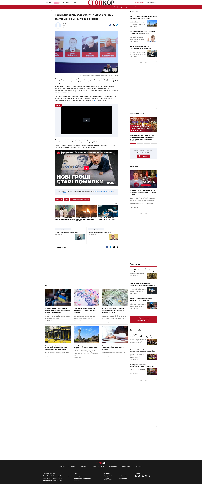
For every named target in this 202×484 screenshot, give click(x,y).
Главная (48, 11)
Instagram (58, 193)
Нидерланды (59, 199)
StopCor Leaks (111, 7)
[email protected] (57, 480)
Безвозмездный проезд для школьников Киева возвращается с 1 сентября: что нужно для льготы (57, 348)
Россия (66, 199)
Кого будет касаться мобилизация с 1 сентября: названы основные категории (143, 270)
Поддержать (140, 2)
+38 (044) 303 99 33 (143, 320)
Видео (76, 7)
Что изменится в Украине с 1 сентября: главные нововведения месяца (142, 32)
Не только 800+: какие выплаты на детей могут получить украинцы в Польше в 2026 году (113, 311)
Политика (53, 11)
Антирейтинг (134, 7)
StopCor (65, 24)
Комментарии (62, 247)
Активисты (77, 481)
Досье (102, 7)
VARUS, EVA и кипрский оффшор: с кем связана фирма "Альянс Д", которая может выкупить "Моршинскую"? (142, 337)
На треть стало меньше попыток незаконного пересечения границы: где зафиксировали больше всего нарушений (143, 286)
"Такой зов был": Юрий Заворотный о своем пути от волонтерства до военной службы (143, 193)
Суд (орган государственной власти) (80, 199)
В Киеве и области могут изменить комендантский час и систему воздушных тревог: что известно (141, 300)
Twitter (111, 191)
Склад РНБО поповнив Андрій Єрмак (67, 232)
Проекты (66, 7)
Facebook (102, 191)
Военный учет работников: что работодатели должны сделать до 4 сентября (113, 348)
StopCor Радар (123, 7)
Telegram (97, 191)
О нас (75, 473)
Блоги (95, 7)
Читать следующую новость (96, 229)
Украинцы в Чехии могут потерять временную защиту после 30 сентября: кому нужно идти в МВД (57, 311)
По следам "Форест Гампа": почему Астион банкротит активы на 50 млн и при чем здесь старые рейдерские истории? (142, 353)
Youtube (107, 191)
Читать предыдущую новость (63, 229)
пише (95, 101)
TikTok (64, 193)
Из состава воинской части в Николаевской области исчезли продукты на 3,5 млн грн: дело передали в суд (143, 49)
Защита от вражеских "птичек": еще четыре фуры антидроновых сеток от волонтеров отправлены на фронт (142, 137)
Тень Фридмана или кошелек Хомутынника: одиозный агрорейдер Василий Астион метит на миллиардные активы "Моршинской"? (143, 368)
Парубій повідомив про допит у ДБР (100, 232)
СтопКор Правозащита (80, 476)
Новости (85, 7)
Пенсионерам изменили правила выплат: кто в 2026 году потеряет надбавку (84, 311)
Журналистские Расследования (82, 478)
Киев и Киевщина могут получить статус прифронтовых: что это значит (86, 347)
